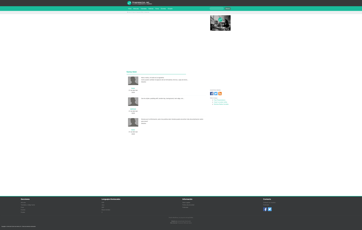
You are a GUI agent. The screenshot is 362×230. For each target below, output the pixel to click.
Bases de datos (106, 210)
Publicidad (185, 207)
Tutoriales (144, 8)
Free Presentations (219, 100)
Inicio (129, 9)
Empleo (170, 9)
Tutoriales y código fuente (28, 205)
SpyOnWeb (190, 217)
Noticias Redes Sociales (221, 104)
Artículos (136, 9)
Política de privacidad (188, 205)
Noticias (150, 9)
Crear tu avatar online (220, 102)
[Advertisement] (166, 29)
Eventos (163, 9)
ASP (103, 207)
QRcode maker (188, 223)
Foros (157, 9)
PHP (103, 202)
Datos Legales (186, 202)
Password (180, 223)
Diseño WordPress (173, 217)
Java (103, 205)
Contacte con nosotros (269, 202)
